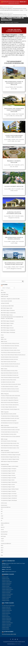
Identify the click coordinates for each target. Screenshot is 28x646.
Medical (2, 337)
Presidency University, (14, 161)
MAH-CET (2, 527)
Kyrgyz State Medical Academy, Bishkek (8, 413)
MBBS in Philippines (5, 393)
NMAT (2, 550)
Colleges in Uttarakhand (6, 583)
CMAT (2, 516)
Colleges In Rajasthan (6, 584)
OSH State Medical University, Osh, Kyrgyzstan (9, 422)
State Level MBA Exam (5, 523)
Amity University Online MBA (6, 301)
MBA (18, 44)
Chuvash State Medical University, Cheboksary (10, 345)
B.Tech (2, 335)
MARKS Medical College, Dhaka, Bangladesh (9, 461)
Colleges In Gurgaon (6, 611)
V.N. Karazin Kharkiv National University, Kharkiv (10, 391)
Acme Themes (18, 643)
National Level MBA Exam (6, 507)
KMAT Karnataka (4, 534)
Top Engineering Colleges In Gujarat (8, 473)
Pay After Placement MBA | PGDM (7, 305)
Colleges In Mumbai (6, 616)
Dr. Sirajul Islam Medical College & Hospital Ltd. (10, 452)
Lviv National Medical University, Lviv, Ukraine (9, 386)
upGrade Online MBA (5, 303)
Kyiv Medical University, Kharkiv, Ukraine (8, 379)
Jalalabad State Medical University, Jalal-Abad (10, 418)
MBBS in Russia (4, 341)
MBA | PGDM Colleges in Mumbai (7, 327)
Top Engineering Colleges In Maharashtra (9, 482)
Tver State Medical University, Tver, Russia (9, 348)
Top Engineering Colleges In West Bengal (9, 500)
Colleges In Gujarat (5, 586)
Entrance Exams (4, 505)
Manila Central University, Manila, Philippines (9, 402)
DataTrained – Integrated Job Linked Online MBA (10, 298)
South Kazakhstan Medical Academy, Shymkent (10, 429)
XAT (1, 513)
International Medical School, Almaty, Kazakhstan (10, 436)
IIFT (1, 520)
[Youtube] (15, 639)
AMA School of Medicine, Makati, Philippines (9, 397)
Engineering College (5, 464)
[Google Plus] (17, 639)
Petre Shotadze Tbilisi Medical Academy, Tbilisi (10, 447)
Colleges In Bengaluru (6, 613)
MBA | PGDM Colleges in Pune (6, 325)
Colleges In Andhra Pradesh (7, 622)
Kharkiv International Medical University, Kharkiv (10, 377)
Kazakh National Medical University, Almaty (9, 427)
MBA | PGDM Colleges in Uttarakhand (8, 330)
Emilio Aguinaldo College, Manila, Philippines (9, 400)
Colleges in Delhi (5, 576)
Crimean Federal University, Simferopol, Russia (10, 343)
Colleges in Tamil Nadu (6, 595)
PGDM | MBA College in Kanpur (7, 315)
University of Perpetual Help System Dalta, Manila (10, 395)
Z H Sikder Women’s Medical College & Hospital (10, 459)
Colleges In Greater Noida (7, 610)
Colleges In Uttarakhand (6, 619)
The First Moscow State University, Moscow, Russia (10, 352)
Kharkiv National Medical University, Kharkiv (9, 370)
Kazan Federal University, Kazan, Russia (8, 361)
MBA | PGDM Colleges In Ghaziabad (8, 310)
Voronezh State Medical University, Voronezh (9, 366)
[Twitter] (13, 639)
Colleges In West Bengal (6, 590)
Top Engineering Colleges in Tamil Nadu (8, 493)
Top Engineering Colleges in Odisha (8, 484)
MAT (2, 511)
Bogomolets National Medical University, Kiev (9, 372)
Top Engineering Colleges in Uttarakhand (9, 498)
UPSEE (2, 525)
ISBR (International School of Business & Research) (14, 238)
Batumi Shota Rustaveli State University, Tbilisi (10, 443)
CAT (2, 509)
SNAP (2, 552)
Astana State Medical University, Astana (8, 434)
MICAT (2, 547)
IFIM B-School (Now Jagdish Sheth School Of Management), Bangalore (14, 110)
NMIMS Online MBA (4, 296)
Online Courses (4, 503)
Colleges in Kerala (5, 598)
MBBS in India (3, 339)
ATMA (2, 518)
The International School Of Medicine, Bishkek (9, 416)
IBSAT (2, 545)
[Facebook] (11, 639)
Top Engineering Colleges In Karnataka (8, 477)
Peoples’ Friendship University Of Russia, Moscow (10, 363)
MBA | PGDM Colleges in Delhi (6, 308)
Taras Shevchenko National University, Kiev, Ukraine (11, 384)
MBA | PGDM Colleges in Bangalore (7, 321)
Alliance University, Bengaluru (14, 186)
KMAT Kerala (3, 536)
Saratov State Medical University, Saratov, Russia (10, 350)
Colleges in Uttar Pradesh (7, 581)
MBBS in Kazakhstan (5, 425)
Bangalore (14, 162)
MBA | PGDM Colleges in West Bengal (8, 332)
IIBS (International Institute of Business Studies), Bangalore (14, 263)
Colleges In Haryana (6, 580)
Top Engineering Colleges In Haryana (8, 475)
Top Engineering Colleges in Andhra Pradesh (9, 466)
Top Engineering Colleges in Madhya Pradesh (10, 489)
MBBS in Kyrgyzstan (5, 411)
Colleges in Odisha (5, 600)
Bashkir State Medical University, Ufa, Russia (9, 359)
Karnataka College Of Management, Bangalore (14, 212)
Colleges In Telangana (6, 597)
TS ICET (2, 541)
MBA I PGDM (3, 292)
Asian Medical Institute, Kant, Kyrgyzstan (8, 420)
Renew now (22, 1)
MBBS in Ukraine (4, 368)
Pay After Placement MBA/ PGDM (8, 605)
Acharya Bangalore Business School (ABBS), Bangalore (14, 136)
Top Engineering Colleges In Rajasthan (8, 491)
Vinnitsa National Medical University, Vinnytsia (10, 388)
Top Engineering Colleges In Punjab (8, 486)
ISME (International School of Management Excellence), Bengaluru (14, 83)
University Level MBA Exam (6, 543)
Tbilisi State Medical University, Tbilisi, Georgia (10, 445)
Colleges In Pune (5, 614)
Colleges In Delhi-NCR (6, 607)
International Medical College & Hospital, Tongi (10, 456)
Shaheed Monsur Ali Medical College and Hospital (10, 454)
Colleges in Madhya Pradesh (7, 589)
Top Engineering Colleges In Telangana (8, 468)
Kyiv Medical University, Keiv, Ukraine (8, 382)
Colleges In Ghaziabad (6, 608)
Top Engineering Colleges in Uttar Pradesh (9, 495)
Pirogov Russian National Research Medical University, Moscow (13, 354)
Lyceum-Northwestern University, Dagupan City (10, 409)
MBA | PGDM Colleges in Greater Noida (8, 312)
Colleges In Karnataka (6, 592)
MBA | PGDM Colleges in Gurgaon (7, 323)
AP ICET (2, 529)
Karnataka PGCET (4, 531)
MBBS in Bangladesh (5, 450)
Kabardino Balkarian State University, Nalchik (9, 357)
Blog (2, 555)
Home (2, 290)
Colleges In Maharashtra (6, 587)
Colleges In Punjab (5, 578)
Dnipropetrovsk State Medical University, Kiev (9, 375)
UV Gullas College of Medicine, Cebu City (9, 407)
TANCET (2, 538)
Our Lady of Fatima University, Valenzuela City (10, 404)
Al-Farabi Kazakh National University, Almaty (9, 432)
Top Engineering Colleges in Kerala (7, 480)
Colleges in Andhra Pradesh (7, 594)
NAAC (3, 55)
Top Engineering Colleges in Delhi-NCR (8, 470)
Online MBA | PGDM (4, 294)
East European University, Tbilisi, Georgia (9, 441)
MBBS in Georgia (4, 439)
